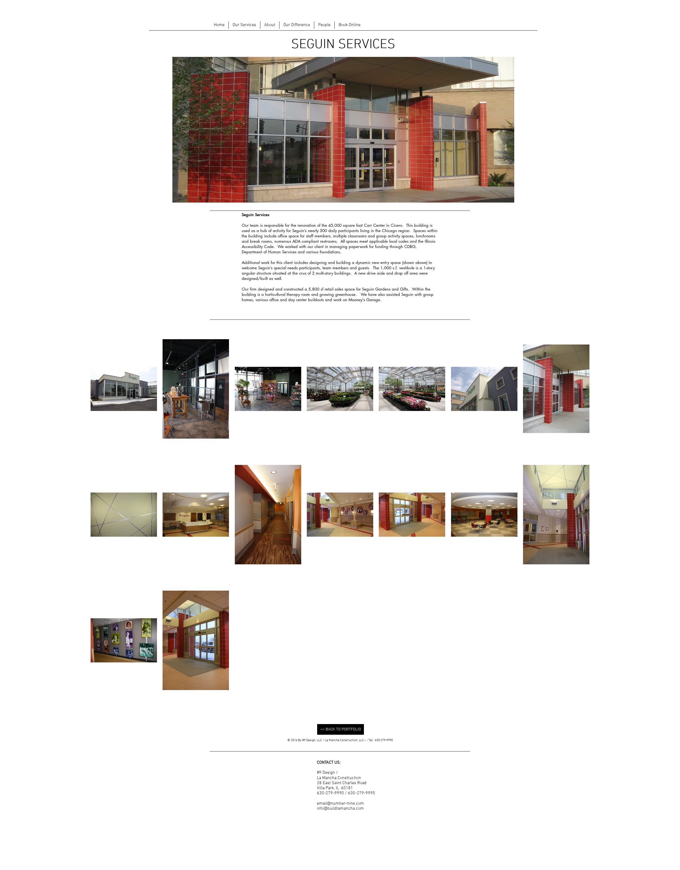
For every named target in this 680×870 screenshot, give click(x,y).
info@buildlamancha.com (340, 808)
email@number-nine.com (340, 803)
